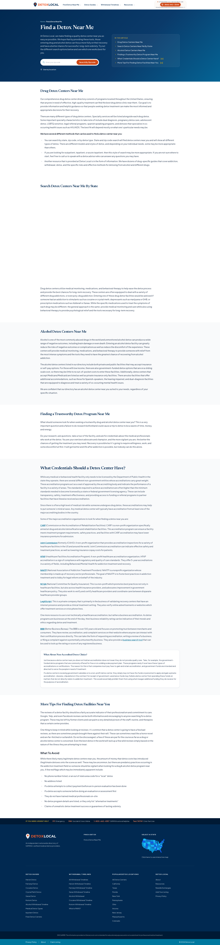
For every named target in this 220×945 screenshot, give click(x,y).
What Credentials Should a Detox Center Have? (138, 58)
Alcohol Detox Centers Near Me (131, 50)
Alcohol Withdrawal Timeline (37, 904)
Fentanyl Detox (32, 884)
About (158, 879)
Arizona (115, 908)
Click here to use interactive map (155, 857)
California (116, 884)
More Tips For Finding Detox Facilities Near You (137, 62)
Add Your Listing (162, 892)
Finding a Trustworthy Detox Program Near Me (137, 54)
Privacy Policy (161, 896)
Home (42, 22)
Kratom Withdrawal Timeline (80, 904)
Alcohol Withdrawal (76, 896)
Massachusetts (118, 917)
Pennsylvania (117, 900)
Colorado (116, 921)
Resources (128, 5)
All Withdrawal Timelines (78, 879)
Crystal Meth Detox (33, 892)
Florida (115, 892)
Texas (114, 888)
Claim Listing (55, 942)
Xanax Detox (31, 896)
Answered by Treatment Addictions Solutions (169, 7)
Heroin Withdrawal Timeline (80, 884)
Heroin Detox (31, 879)
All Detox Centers (119, 879)
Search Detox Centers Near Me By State (134, 46)
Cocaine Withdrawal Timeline (80, 900)
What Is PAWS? (75, 908)
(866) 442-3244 (172, 4)
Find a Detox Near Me (92, 840)
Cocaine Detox (32, 888)
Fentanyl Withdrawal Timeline (80, 888)
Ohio (114, 904)
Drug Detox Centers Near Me (130, 42)
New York (116, 896)
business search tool (133, 639)
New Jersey (117, 912)
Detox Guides (90, 5)
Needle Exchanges (163, 888)
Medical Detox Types (34, 908)
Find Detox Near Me (71, 5)
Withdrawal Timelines (110, 5)
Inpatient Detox (32, 912)
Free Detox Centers (34, 917)
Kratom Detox (31, 900)
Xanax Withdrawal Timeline (79, 892)
